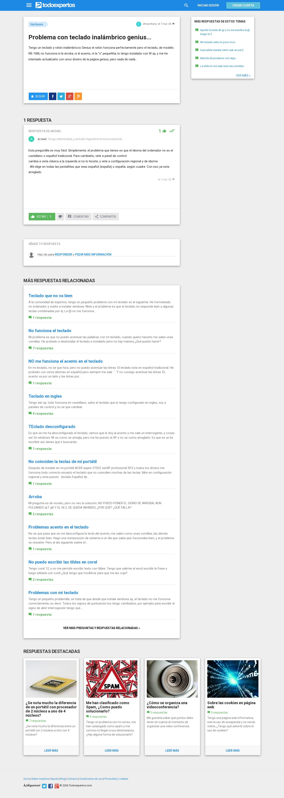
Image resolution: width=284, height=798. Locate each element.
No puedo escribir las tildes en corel (62, 562)
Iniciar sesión (208, 5)
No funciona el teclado (49, 330)
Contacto (72, 778)
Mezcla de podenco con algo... (218, 58)
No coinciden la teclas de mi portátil (62, 461)
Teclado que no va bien (50, 295)
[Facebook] (50, 785)
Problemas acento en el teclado (58, 527)
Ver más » (243, 75)
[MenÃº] (29, 5)
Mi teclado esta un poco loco (217, 42)
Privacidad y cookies (116, 778)
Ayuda (54, 778)
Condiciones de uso (91, 778)
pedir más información (93, 254)
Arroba (35, 496)
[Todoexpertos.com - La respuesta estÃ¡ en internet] (55, 5)
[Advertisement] (101, 74)
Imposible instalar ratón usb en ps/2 (221, 50)
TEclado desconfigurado (51, 426)
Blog (62, 778)
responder (63, 254)
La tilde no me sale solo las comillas (222, 66)
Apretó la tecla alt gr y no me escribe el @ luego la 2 (225, 32)
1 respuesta (42, 318)
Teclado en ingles (45, 396)
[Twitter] (44, 785)
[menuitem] (52, 96)
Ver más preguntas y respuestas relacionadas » (101, 628)
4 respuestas (43, 414)
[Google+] (56, 785)
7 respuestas (43, 348)
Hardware (36, 24)
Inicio (26, 778)
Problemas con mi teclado (53, 592)
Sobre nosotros (40, 778)
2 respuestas (43, 514)
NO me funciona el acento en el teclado (65, 361)
